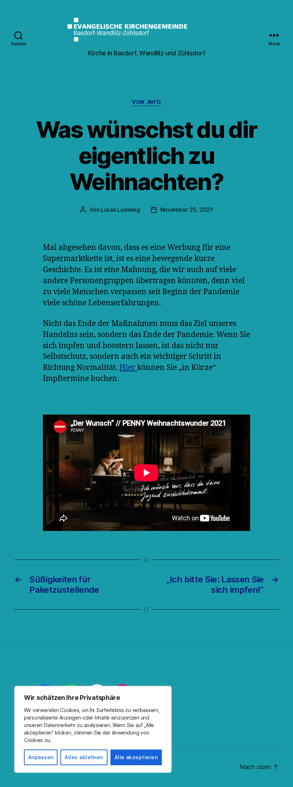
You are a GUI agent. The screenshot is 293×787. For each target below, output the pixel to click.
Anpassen (41, 757)
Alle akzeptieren (136, 757)
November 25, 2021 (186, 209)
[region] (93, 729)
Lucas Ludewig (120, 209)
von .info (146, 102)
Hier (128, 367)
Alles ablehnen (84, 757)
